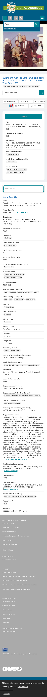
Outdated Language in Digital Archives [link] (16, 536)
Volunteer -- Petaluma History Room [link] (15, 580)
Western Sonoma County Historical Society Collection (22, 86)
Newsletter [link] (6, 618)
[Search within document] (41, 92)
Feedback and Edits (9, 631)
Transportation (11, 162)
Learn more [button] (23, 687)
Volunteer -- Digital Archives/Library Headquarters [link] (20, 585)
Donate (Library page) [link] (10, 572)
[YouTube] (5, 669)
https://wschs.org (11, 471)
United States (9, 307)
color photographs (13, 154)
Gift (5, 504)
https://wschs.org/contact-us (15, 459)
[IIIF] (11, 106)
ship (10, 300)
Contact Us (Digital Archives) (12, 628)
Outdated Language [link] (9, 532)
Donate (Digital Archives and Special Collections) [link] (19, 576)
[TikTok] (19, 669)
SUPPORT (6, 569)
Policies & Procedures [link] (10, 560)
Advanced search (10, 29)
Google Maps (22, 212)
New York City (19, 300)
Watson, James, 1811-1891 (15, 172)
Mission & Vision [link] (8, 523)
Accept (7, 694)
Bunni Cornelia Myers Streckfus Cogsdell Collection (21, 365)
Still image (8, 238)
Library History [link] (8, 540)
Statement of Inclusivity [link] (11, 527)
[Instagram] (14, 669)
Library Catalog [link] (8, 550)
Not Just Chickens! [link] (9, 614)
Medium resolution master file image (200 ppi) (20, 496)
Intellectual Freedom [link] (10, 544)
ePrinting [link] (6, 623)
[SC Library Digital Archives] (23, 7)
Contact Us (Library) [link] (9, 606)
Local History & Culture (12, 403)
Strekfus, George (10, 292)
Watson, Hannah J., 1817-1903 (17, 169)
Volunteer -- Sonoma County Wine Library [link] (17, 589)
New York (7, 314)
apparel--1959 (30, 300)
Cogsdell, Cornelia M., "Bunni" (28, 292)
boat (5, 300)
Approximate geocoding (12, 350)
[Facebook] (9, 669)
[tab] (23, 116)
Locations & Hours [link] (9, 601)
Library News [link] (7, 610)
